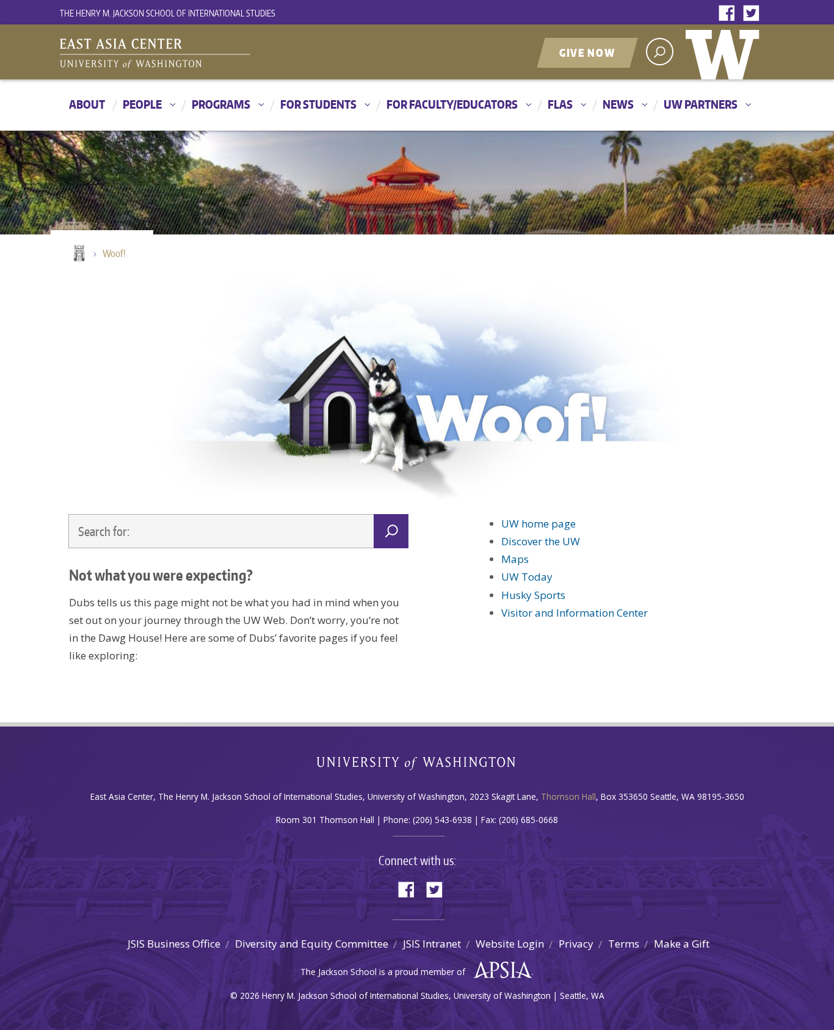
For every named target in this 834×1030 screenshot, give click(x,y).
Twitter (754, 13)
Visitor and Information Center (574, 613)
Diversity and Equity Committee (311, 944)
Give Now (587, 52)
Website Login (510, 944)
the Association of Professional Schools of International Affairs (500, 970)
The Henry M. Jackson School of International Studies (167, 13)
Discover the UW (540, 541)
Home (78, 254)
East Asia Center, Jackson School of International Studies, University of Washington (212, 53)
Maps (515, 559)
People (142, 104)
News (618, 104)
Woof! (114, 253)
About (87, 104)
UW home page (538, 524)
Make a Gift (681, 944)
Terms (623, 944)
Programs (221, 104)
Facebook (730, 13)
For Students (318, 104)
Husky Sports (533, 595)
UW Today (527, 577)
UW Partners (701, 104)
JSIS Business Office (174, 944)
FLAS (560, 104)
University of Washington (725, 51)
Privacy (576, 944)
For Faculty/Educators (452, 104)
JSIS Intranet (432, 944)
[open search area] (659, 51)
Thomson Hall (568, 796)
